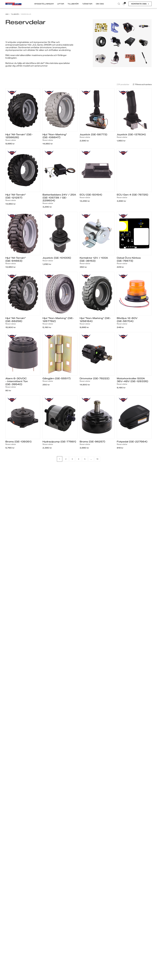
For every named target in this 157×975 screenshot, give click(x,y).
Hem (7, 14)
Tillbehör (15, 14)
